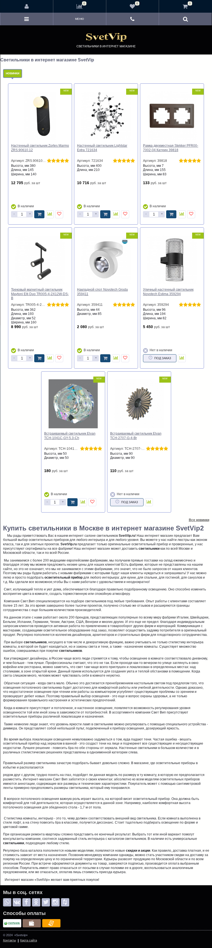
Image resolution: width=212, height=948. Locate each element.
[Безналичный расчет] (51, 923)
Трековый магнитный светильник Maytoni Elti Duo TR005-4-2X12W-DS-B (40, 294)
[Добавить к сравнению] (50, 214)
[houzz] (65, 902)
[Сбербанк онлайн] (12, 923)
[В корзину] (39, 214)
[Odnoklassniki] (36, 902)
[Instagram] (55, 902)
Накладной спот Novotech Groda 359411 (102, 292)
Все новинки (199, 520)
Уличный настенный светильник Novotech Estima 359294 (168, 292)
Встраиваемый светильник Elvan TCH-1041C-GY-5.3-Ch (70, 436)
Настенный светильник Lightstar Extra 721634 (102, 148)
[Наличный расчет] (32, 923)
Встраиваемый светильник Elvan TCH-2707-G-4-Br (135, 436)
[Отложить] (59, 214)
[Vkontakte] (17, 902)
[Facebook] (26, 902)
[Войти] (26, 6)
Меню (79, 18)
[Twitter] (46, 902)
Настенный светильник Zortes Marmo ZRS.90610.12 (40, 148)
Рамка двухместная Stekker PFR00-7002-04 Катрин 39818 (170, 148)
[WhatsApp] (7, 902)
